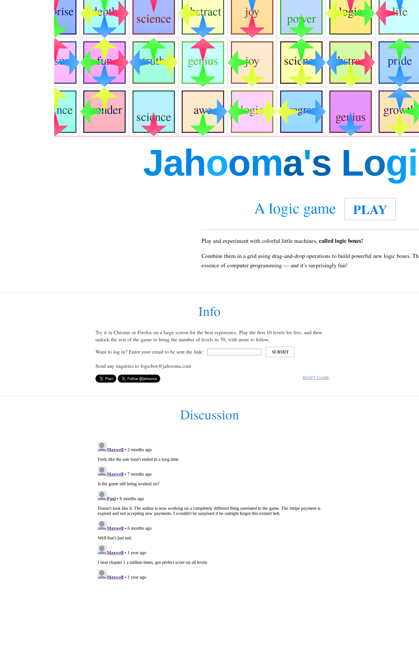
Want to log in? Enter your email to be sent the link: (149, 351)
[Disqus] (209, 511)
